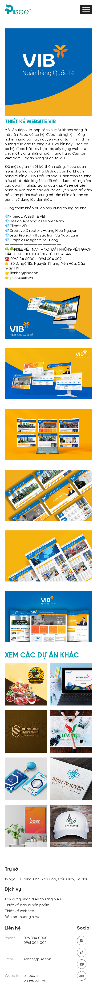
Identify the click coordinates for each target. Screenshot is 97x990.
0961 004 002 (36, 943)
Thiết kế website (19, 911)
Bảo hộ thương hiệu (22, 917)
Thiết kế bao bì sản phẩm (27, 905)
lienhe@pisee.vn (37, 959)
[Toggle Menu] (86, 9)
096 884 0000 (36, 938)
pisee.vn (31, 976)
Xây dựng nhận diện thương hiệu (33, 899)
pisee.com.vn (35, 980)
